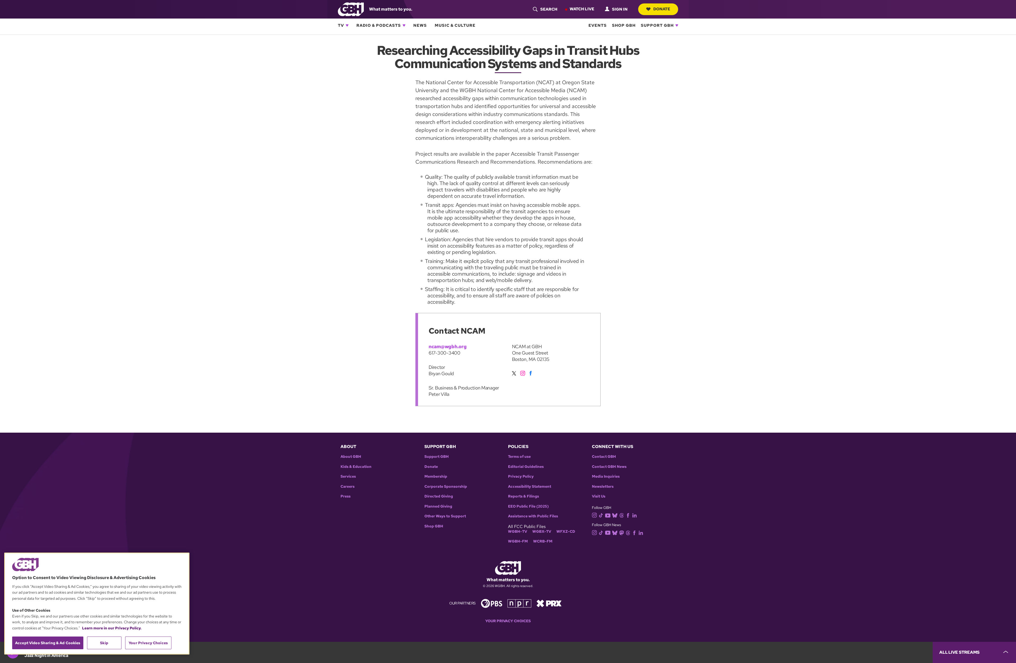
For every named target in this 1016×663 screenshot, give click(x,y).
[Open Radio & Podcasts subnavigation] (404, 25)
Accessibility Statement (529, 486)
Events (597, 25)
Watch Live (582, 9)
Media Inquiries (606, 476)
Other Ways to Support (445, 516)
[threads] (621, 515)
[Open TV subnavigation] (347, 25)
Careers (348, 486)
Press (346, 496)
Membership (435, 476)
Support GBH (657, 25)
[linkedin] (634, 515)
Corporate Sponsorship (445, 486)
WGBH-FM (518, 541)
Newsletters (603, 486)
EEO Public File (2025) (528, 506)
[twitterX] (515, 372)
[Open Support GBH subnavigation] (676, 25)
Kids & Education (356, 466)
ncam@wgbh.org (448, 346)
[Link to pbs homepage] (491, 603)
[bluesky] (614, 515)
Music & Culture (455, 25)
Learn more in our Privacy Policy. (112, 628)
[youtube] (607, 515)
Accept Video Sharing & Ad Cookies (47, 642)
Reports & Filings (523, 496)
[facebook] (531, 372)
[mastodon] (621, 532)
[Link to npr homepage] (519, 603)
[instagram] (523, 372)
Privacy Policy (521, 476)
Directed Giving (438, 496)
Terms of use (519, 456)
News (420, 25)
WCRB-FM (542, 541)
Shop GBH (624, 25)
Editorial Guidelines (526, 466)
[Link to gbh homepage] (351, 9)
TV (341, 25)
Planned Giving (438, 506)
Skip (104, 642)
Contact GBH (604, 456)
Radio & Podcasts (378, 25)
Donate (661, 9)
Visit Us (598, 496)
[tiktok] (601, 515)
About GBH (351, 456)
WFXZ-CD (565, 531)
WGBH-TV (517, 531)
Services (348, 476)
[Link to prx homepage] (549, 603)
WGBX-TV (541, 531)
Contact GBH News (609, 466)
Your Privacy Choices (508, 621)
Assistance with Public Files (533, 516)
